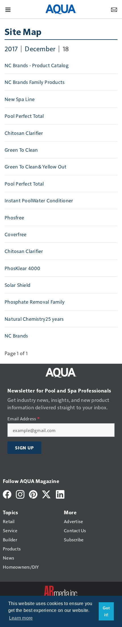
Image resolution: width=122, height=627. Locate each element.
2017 (11, 48)
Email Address (23, 418)
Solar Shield (17, 285)
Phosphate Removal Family (35, 302)
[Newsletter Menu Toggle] (114, 9)
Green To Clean (21, 150)
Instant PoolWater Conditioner (39, 200)
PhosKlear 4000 (23, 268)
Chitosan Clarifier (24, 133)
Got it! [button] (106, 611)
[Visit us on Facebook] (7, 493)
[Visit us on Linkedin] (60, 493)
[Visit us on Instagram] (20, 493)
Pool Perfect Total (24, 116)
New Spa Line (20, 99)
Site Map (23, 31)
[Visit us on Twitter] (46, 493)
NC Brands (16, 335)
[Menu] (8, 9)
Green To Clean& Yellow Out (36, 166)
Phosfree (14, 217)
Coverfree (15, 234)
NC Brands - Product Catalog (36, 65)
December (40, 48)
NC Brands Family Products (34, 82)
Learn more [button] (21, 618)
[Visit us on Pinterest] (33, 493)
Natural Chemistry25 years (34, 319)
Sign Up (24, 448)
